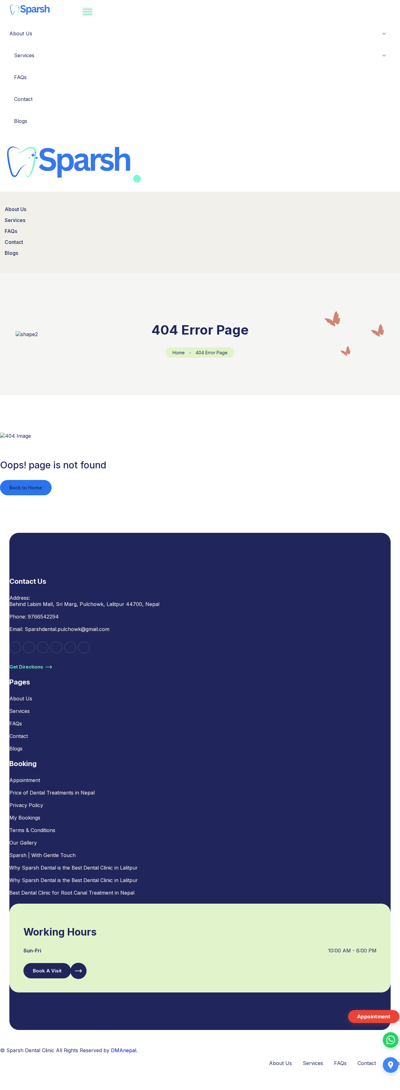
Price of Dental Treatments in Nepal (52, 793)
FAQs (20, 77)
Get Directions (26, 667)
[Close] (137, 179)
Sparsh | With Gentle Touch (42, 855)
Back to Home (25, 488)
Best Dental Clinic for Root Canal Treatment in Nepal (71, 893)
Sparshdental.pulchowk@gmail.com (67, 629)
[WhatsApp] (390, 1040)
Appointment (24, 780)
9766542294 (43, 616)
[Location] (390, 1065)
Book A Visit (47, 971)
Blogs (20, 121)
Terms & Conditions (32, 830)
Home (178, 352)
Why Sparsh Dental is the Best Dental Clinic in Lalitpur (73, 868)
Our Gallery (23, 843)
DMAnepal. (124, 1050)
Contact (23, 99)
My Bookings (24, 818)
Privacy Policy (26, 805)
